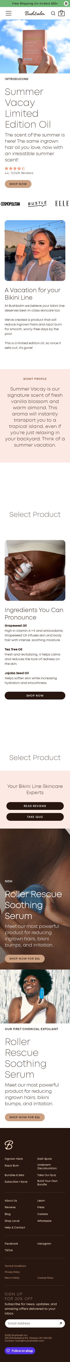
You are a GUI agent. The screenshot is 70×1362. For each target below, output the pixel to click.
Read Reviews (35, 806)
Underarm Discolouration (47, 1167)
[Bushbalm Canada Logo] (35, 13)
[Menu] (8, 13)
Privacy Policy (12, 1272)
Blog (7, 1214)
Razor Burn (12, 1166)
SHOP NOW (18, 184)
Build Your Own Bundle (47, 1183)
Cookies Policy (45, 1278)
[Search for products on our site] (53, 13)
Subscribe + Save (16, 1182)
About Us (11, 1201)
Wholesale (44, 1221)
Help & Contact (15, 1228)
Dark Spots (44, 1159)
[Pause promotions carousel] (66, 3)
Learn (41, 1201)
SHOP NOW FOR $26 (25, 959)
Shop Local (12, 1221)
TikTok (9, 1250)
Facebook (11, 1244)
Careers (42, 1214)
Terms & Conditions (15, 1266)
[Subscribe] (60, 1323)
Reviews (10, 1207)
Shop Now (35, 696)
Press (40, 1207)
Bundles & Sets (14, 1175)
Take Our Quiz (46, 1175)
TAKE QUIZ (35, 817)
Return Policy (12, 1278)
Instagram (44, 1244)
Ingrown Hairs (14, 1159)
